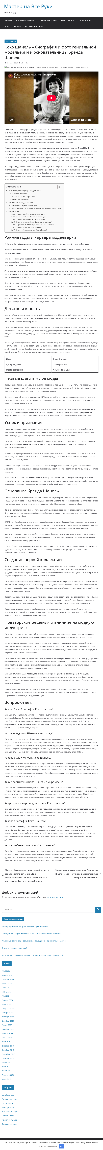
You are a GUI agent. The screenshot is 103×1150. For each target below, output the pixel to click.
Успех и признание (20, 199)
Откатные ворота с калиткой (14, 948)
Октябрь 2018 (8, 1050)
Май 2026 (6, 971)
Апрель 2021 (7, 1033)
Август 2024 (7, 983)
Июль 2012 (6, 1079)
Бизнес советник (12, 26)
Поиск (98, 909)
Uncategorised (11, 41)
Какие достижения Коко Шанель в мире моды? (34, 222)
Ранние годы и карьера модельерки (24, 190)
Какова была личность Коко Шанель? (30, 219)
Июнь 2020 (7, 1037)
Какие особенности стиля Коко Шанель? (31, 230)
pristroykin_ (25, 63)
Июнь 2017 (7, 1062)
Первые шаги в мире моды (24, 196)
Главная (8, 20)
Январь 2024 (7, 1012)
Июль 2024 (6, 987)
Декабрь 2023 (8, 1017)
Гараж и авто (85, 20)
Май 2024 (6, 996)
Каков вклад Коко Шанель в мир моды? (31, 217)
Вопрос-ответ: (14, 211)
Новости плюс (8, 1115)
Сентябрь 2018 (8, 1054)
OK (61, 1146)
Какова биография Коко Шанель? (29, 227)
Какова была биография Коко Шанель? (31, 214)
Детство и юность (20, 194)
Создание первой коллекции (24, 205)
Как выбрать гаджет (35, 26)
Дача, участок (67, 20)
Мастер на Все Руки (28, 6)
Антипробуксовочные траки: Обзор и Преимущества (25, 926)
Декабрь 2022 (8, 1029)
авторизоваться (55, 897)
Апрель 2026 (7, 975)
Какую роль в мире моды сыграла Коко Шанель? (35, 224)
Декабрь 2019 (8, 1046)
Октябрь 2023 (8, 1021)
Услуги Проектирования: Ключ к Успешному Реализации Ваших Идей (32, 955)
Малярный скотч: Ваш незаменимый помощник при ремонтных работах (33, 941)
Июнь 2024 (7, 992)
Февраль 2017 (8, 1075)
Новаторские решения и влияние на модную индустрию (36, 208)
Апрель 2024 (7, 1000)
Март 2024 (6, 1004)
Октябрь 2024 (8, 979)
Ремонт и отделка (47, 20)
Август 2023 (7, 1025)
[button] (58, 187)
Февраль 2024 (8, 1008)
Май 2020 (6, 1041)
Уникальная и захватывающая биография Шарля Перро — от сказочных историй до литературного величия (76, 874)
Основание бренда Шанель (20, 202)
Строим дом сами (25, 20)
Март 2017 (6, 1071)
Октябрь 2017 (8, 1058)
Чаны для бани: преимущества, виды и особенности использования (32, 933)
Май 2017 (6, 1066)
